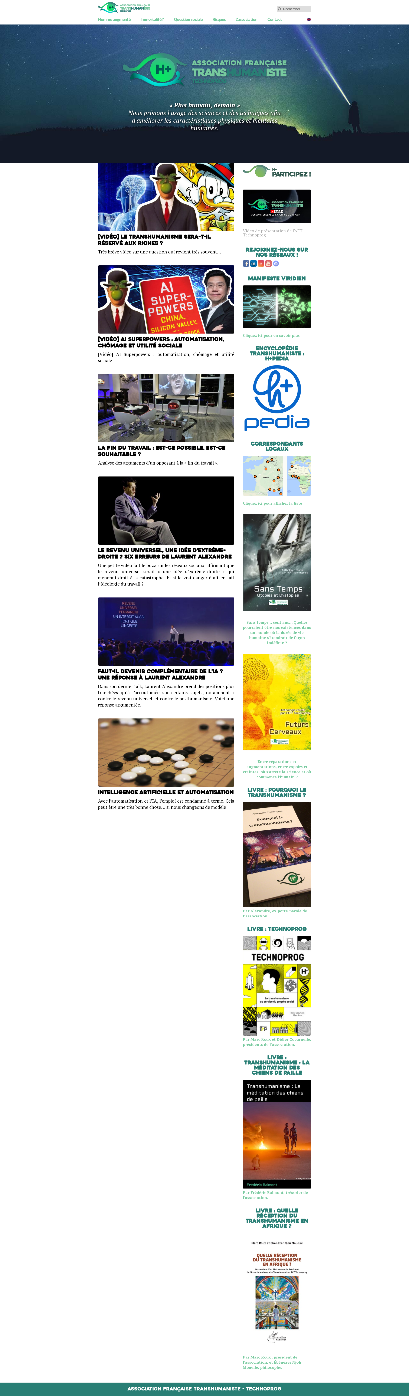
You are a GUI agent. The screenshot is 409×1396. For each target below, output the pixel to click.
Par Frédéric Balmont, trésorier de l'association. (275, 1195)
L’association (246, 19)
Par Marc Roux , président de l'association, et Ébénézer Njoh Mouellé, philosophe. (272, 1362)
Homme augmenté (114, 19)
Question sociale (188, 19)
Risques (219, 19)
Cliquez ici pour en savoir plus (271, 335)
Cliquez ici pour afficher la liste (272, 503)
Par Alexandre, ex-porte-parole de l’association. (275, 913)
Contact (274, 19)
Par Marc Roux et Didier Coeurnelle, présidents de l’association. (277, 1042)
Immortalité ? (152, 19)
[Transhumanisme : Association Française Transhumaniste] (124, 7)
